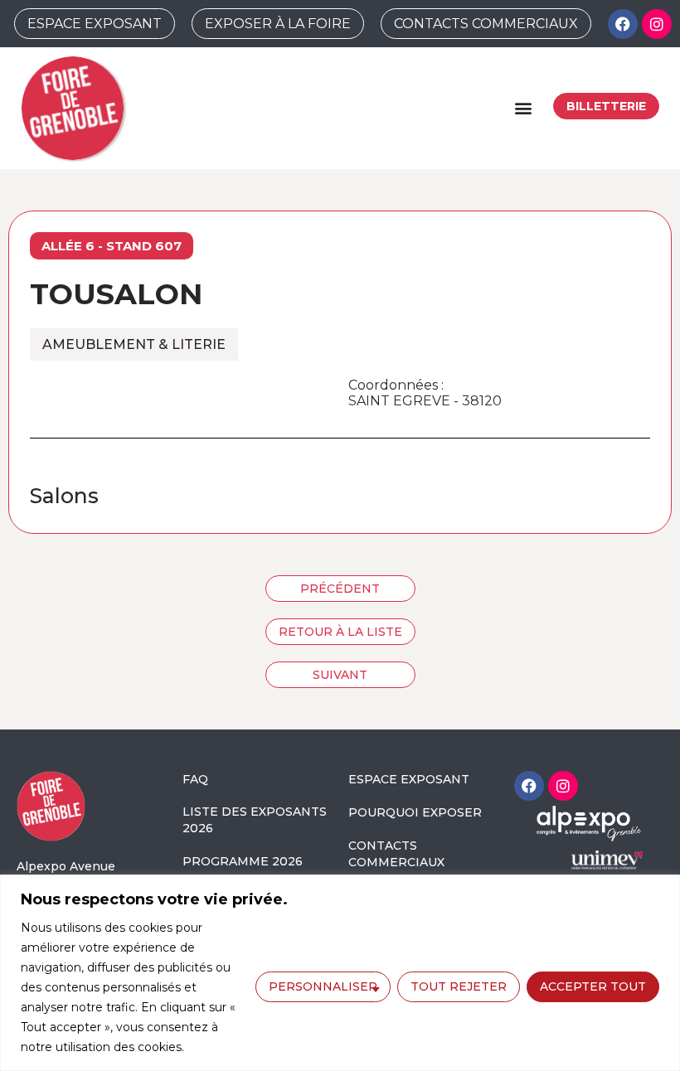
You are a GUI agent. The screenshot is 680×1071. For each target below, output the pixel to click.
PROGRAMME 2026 (242, 861)
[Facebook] (623, 24)
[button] (523, 108)
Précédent (340, 588)
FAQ (195, 779)
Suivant (340, 674)
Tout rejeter (458, 986)
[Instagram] (657, 24)
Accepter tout (593, 986)
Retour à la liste (340, 631)
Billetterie (606, 106)
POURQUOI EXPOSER (415, 812)
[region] (340, 973)
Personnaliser (323, 986)
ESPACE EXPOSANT (408, 779)
